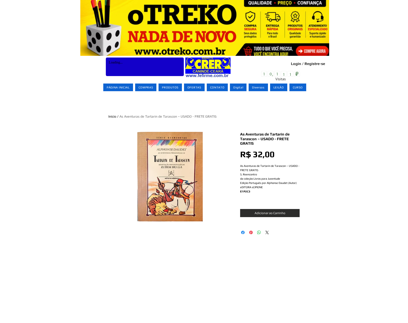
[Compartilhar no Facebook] (242, 232)
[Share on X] (267, 232)
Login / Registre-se (308, 63)
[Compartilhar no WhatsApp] (259, 232)
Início (112, 116)
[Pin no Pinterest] (251, 232)
